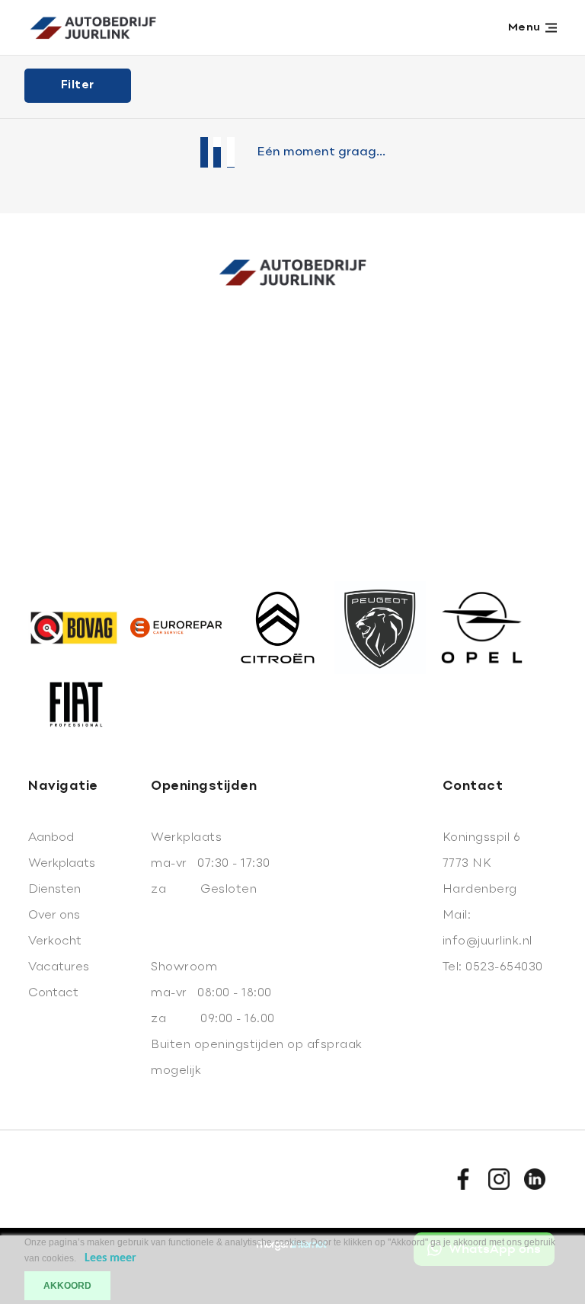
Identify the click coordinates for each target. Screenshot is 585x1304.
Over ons (54, 915)
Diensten (54, 890)
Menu (524, 28)
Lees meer (110, 1258)
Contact (53, 993)
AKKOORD (67, 1285)
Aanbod (51, 838)
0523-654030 (504, 967)
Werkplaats (61, 864)
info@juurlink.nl (487, 941)
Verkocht (55, 941)
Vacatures (58, 967)
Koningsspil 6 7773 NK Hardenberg (482, 864)
